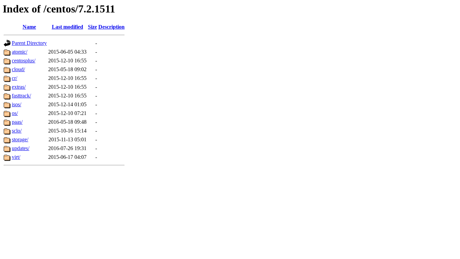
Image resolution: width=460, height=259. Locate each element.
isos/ (16, 104)
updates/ (20, 148)
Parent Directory (29, 43)
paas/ (17, 122)
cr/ (14, 78)
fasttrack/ (21, 95)
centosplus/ (23, 60)
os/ (15, 113)
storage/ (20, 139)
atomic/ (19, 52)
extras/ (19, 87)
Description (111, 27)
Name (29, 27)
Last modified (67, 27)
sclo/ (17, 131)
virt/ (16, 157)
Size (92, 27)
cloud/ (18, 69)
